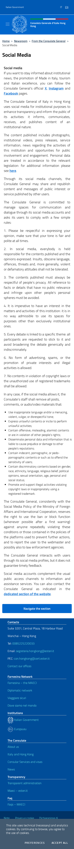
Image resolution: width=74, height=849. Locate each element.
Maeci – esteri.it (18, 790)
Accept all (60, 842)
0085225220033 (23, 643)
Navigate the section (37, 608)
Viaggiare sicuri (17, 698)
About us (13, 746)
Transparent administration (25, 783)
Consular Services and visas (25, 761)
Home (6, 41)
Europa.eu (19, 729)
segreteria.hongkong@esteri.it (35, 651)
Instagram (56, 88)
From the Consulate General (48, 41)
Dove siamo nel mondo (22, 705)
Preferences (35, 842)
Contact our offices (19, 666)
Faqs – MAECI (16, 804)
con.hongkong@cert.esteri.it (32, 658)
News (11, 769)
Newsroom (21, 41)
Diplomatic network (20, 690)
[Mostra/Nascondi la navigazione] (7, 24)
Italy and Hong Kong (21, 754)
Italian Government (15, 7)
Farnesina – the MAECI (22, 683)
